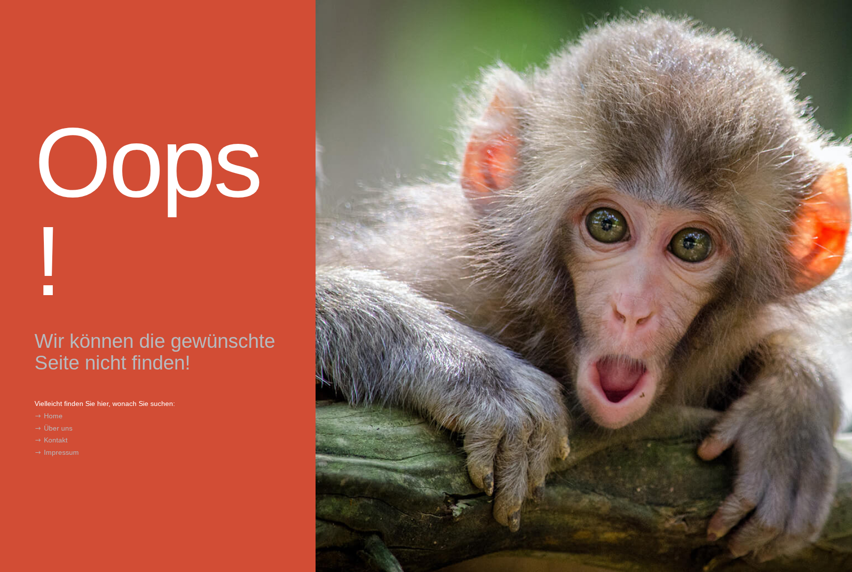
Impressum (61, 452)
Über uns (58, 428)
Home (53, 416)
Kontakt (56, 440)
